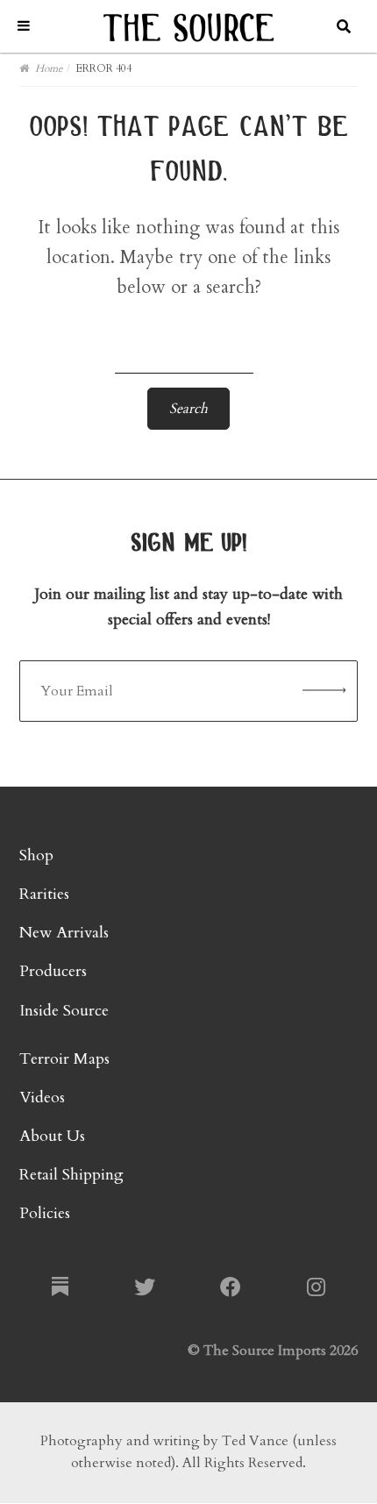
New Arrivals (64, 933)
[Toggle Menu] (23, 26)
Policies (44, 1213)
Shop (36, 855)
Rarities (44, 894)
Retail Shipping (71, 1175)
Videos (42, 1097)
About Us (52, 1136)
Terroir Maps (64, 1059)
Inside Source (64, 1011)
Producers (53, 971)
